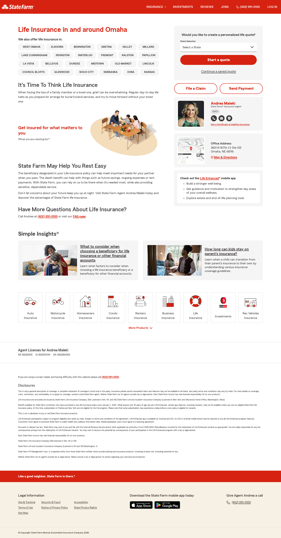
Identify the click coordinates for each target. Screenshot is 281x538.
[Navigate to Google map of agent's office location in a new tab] (229, 118)
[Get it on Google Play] (167, 505)
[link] (18, 7)
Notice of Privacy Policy (54, 507)
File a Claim (196, 88)
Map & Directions (225, 157)
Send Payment (241, 88)
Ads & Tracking (26, 502)
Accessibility (81, 502)
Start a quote (218, 60)
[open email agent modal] (221, 118)
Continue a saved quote (218, 71)
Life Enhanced (209, 178)
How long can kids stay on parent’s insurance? (227, 251)
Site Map (23, 513)
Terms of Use (25, 507)
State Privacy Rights (85, 507)
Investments (183, 6)
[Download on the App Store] (141, 505)
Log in (272, 6)
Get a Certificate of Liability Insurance (230, 124)
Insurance (154, 6)
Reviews (207, 6)
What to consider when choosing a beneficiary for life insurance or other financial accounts (104, 253)
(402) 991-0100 (250, 6)
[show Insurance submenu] (164, 6)
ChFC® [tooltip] (215, 111)
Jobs (225, 6)
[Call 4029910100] (214, 118)
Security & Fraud (50, 502)
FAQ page (79, 216)
